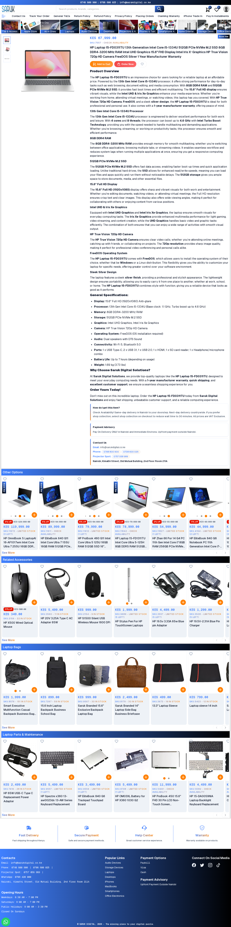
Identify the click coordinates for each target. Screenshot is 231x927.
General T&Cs (62, 16)
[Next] (225, 553)
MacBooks (111, 886)
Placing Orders (145, 16)
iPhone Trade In (193, 16)
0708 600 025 (108, 2)
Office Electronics (114, 895)
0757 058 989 (32, 872)
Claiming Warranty (168, 16)
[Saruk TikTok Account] (218, 865)
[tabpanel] (48, 69)
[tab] (6, 40)
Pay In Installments (217, 16)
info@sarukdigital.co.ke (135, 2)
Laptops (109, 872)
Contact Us (18, 16)
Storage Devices (114, 867)
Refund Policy (102, 16)
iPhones (109, 881)
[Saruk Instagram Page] (210, 865)
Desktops (110, 876)
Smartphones (112, 891)
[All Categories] (3, 16)
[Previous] (216, 553)
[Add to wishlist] (5, 479)
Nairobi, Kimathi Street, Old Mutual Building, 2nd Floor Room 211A (45, 881)
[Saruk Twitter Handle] (202, 865)
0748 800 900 (88, 2)
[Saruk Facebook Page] (194, 865)
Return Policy (82, 16)
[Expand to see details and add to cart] (34, 515)
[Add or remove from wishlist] (142, 64)
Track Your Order (39, 16)
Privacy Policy (123, 16)
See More (8, 552)
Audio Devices (113, 862)
